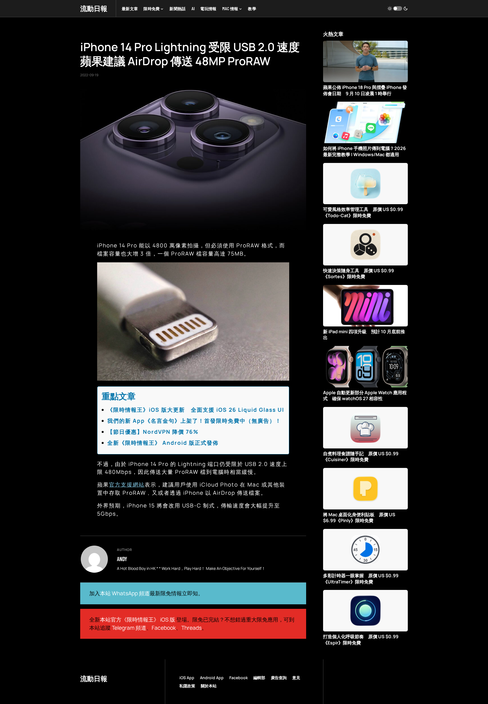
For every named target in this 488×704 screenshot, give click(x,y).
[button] (397, 8)
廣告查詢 (279, 677)
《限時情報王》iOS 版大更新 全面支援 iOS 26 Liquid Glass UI (195, 409)
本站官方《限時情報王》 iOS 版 (137, 619)
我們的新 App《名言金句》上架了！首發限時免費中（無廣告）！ (194, 420)
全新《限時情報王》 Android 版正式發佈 (163, 442)
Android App (212, 677)
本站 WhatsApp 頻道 (125, 593)
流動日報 (93, 8)
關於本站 (209, 685)
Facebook (164, 627)
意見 (296, 677)
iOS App (186, 677)
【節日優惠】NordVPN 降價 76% (153, 431)
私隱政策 (187, 685)
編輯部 (259, 677)
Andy (122, 558)
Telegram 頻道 (129, 627)
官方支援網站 (127, 484)
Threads (191, 627)
